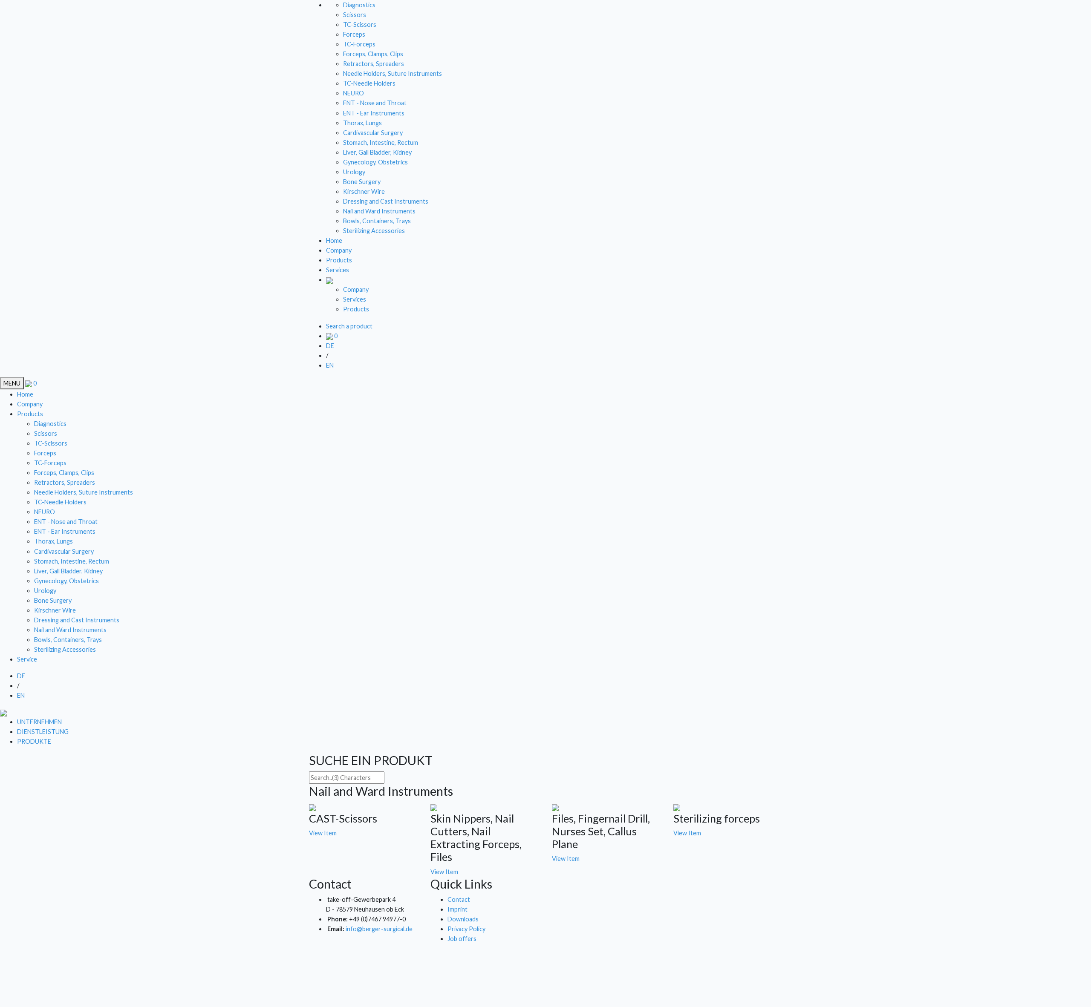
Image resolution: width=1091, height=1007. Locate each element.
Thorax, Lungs (362, 123)
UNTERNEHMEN (39, 721)
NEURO (353, 93)
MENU (11, 383)
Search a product (349, 326)
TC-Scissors (359, 24)
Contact (458, 899)
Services (337, 269)
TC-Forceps (359, 44)
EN (330, 365)
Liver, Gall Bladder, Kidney (377, 152)
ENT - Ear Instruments (373, 113)
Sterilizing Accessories (374, 230)
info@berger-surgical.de (379, 928)
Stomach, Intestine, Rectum (380, 142)
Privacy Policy (466, 928)
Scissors (354, 14)
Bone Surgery (362, 181)
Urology (354, 172)
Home (334, 240)
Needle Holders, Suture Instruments (392, 73)
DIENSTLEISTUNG (43, 731)
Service (27, 659)
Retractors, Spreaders (373, 63)
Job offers (461, 938)
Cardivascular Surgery (373, 132)
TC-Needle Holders (369, 83)
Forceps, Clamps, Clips (373, 54)
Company (339, 250)
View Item (323, 833)
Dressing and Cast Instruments (385, 201)
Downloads (463, 919)
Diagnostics (359, 5)
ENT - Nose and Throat (375, 102)
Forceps (354, 34)
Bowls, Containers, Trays (377, 220)
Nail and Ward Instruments (379, 211)
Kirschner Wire (364, 191)
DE (330, 345)
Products (339, 260)
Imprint (457, 909)
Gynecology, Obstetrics (375, 162)
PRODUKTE (34, 741)
